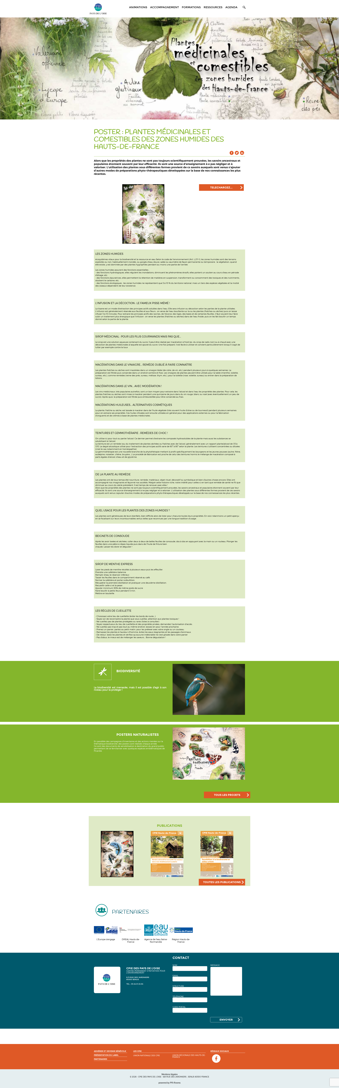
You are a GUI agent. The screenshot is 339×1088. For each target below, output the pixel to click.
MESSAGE (215, 965)
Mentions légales (170, 1074)
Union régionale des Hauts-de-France (188, 1056)
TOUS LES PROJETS (227, 795)
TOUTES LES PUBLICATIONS (222, 882)
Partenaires (100, 1059)
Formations (191, 7)
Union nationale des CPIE (146, 1056)
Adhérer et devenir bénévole (110, 1051)
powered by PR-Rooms (169, 1083)
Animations (138, 7)
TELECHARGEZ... (221, 187)
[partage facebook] (232, 153)
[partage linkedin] (242, 153)
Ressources (213, 7)
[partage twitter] (237, 153)
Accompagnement (164, 7)
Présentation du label (106, 1055)
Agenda (231, 7)
